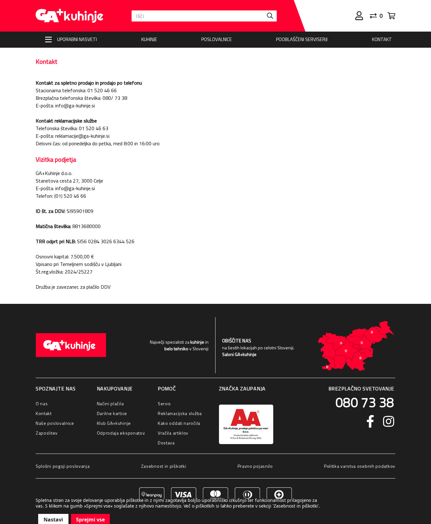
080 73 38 (364, 402)
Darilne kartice (112, 413)
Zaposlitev (47, 433)
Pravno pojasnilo (255, 466)
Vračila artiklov (173, 433)
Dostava (166, 442)
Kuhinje (149, 39)
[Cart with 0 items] (391, 15)
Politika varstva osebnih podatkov (359, 466)
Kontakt (382, 39)
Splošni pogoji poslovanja (63, 466)
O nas (42, 403)
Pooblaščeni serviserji (302, 39)
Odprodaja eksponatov (121, 433)
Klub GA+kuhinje (114, 423)
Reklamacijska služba (180, 413)
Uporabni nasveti (77, 39)
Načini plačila (110, 403)
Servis (164, 403)
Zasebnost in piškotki (163, 466)
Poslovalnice (216, 39)
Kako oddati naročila (179, 423)
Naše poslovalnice (55, 423)
